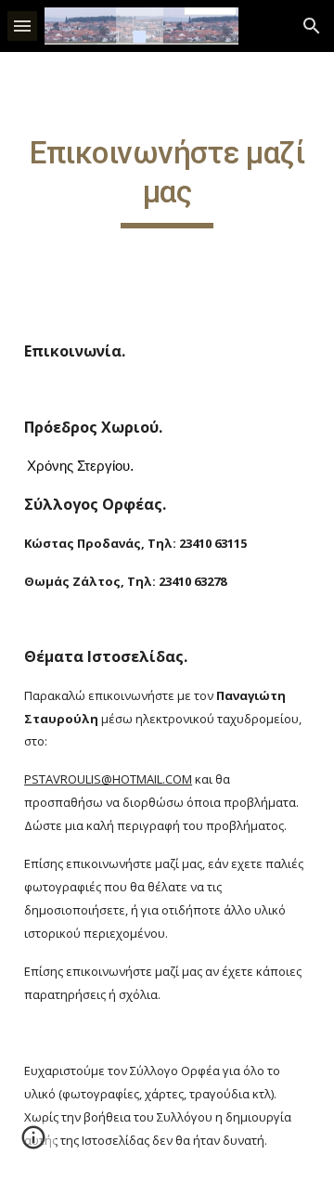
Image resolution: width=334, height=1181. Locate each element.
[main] (167, 181)
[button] (22, 25)
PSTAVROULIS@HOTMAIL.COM (108, 779)
